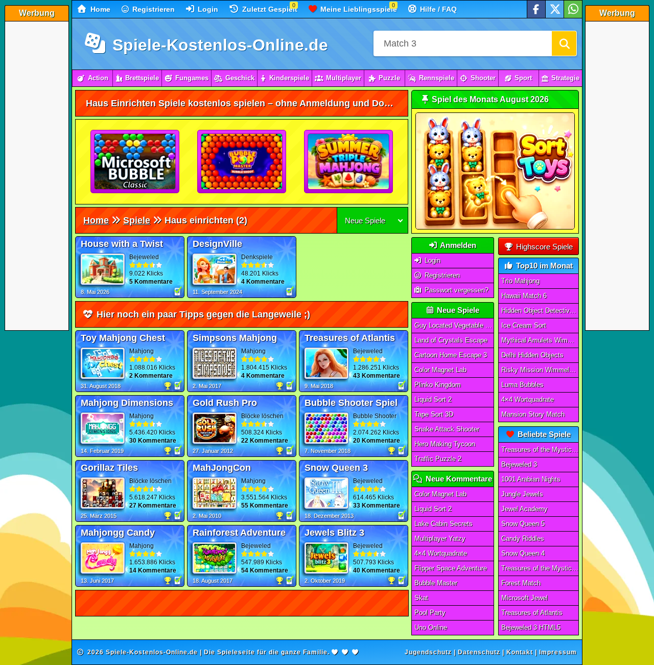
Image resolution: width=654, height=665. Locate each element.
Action (98, 78)
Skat (421, 598)
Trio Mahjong (520, 281)
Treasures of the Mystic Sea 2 (540, 568)
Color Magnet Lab (440, 370)
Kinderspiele (289, 78)
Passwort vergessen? (455, 290)
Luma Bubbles (522, 384)
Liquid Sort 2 (433, 399)
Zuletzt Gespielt (268, 9)
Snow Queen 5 (523, 524)
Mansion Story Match (533, 414)
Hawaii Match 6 (524, 296)
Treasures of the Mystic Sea (540, 449)
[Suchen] (564, 43)
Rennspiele (436, 78)
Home (99, 9)
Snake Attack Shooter (446, 429)
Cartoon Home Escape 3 (450, 355)
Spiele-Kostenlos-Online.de (218, 45)
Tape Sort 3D (433, 414)
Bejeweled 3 (519, 464)
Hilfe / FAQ (437, 9)
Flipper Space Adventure (450, 568)
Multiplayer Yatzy (439, 538)
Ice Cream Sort (523, 325)
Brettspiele (142, 78)
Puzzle (389, 78)
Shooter (483, 78)
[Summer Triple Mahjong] (349, 162)
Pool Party (430, 612)
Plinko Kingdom (437, 384)
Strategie (565, 78)
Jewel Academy (524, 509)
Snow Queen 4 (523, 553)
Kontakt (519, 652)
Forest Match (521, 583)
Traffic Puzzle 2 (437, 459)
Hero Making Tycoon (444, 444)
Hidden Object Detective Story (540, 310)
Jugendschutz (428, 652)
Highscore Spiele (543, 246)
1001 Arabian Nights (530, 479)
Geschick (239, 78)
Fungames (191, 78)
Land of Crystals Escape (450, 340)
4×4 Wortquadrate (440, 553)
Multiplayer (343, 78)
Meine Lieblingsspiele (357, 9)
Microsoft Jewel (524, 598)
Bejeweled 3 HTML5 (530, 627)
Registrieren (152, 9)
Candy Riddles (522, 538)
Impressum (558, 652)
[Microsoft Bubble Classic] (135, 162)
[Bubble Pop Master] (242, 162)
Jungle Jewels (522, 494)
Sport (523, 78)
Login (207, 9)
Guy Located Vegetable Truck (454, 325)
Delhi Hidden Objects (532, 355)
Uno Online (430, 627)
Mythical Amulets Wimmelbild (540, 340)
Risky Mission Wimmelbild (540, 370)
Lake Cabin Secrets (443, 524)
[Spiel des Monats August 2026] (495, 227)
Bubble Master (435, 583)
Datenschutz (479, 652)
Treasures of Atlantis (532, 612)
